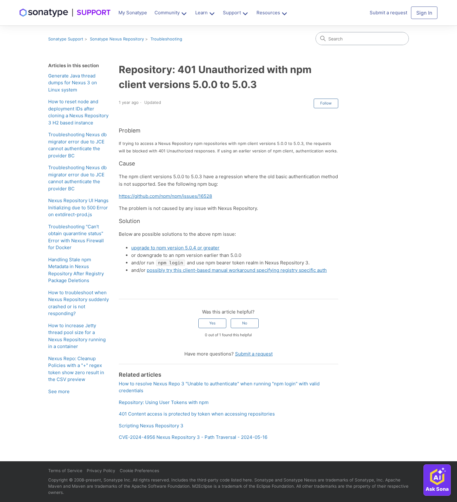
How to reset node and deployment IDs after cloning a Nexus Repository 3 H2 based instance (78, 112)
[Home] (65, 13)
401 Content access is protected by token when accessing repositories (197, 414)
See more (59, 391)
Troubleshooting (166, 38)
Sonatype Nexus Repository (117, 38)
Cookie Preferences (139, 470)
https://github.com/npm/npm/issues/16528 (165, 196)
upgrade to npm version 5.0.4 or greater (175, 248)
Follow (326, 103)
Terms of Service (65, 470)
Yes (212, 323)
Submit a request (254, 354)
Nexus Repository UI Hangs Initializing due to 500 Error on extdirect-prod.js (78, 207)
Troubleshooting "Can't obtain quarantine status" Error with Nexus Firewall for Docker (76, 237)
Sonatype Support (65, 38)
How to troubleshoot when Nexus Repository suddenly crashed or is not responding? (78, 303)
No (244, 323)
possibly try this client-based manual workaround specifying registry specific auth (237, 270)
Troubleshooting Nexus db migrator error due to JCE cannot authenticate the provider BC (77, 145)
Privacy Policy (101, 470)
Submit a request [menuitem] (388, 13)
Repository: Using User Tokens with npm (164, 402)
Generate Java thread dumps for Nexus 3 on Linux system (72, 83)
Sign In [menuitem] (424, 13)
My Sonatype (132, 13)
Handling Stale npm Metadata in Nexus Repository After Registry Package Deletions (76, 270)
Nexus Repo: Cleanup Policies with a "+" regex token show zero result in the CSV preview (76, 369)
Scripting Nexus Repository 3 (151, 426)
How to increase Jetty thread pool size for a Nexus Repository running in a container (77, 336)
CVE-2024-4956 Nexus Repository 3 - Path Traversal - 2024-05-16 (193, 437)
